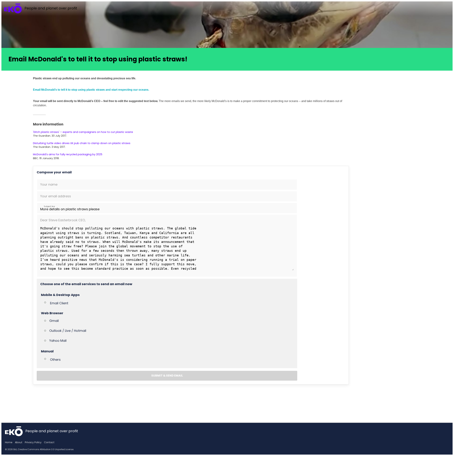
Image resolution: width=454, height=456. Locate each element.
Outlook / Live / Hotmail (67, 330)
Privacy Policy (33, 442)
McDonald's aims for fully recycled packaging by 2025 (67, 154)
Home (8, 442)
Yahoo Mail (58, 340)
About (18, 442)
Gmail (54, 320)
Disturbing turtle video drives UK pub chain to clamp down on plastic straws (81, 143)
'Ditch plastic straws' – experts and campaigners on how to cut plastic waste (83, 132)
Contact (49, 442)
